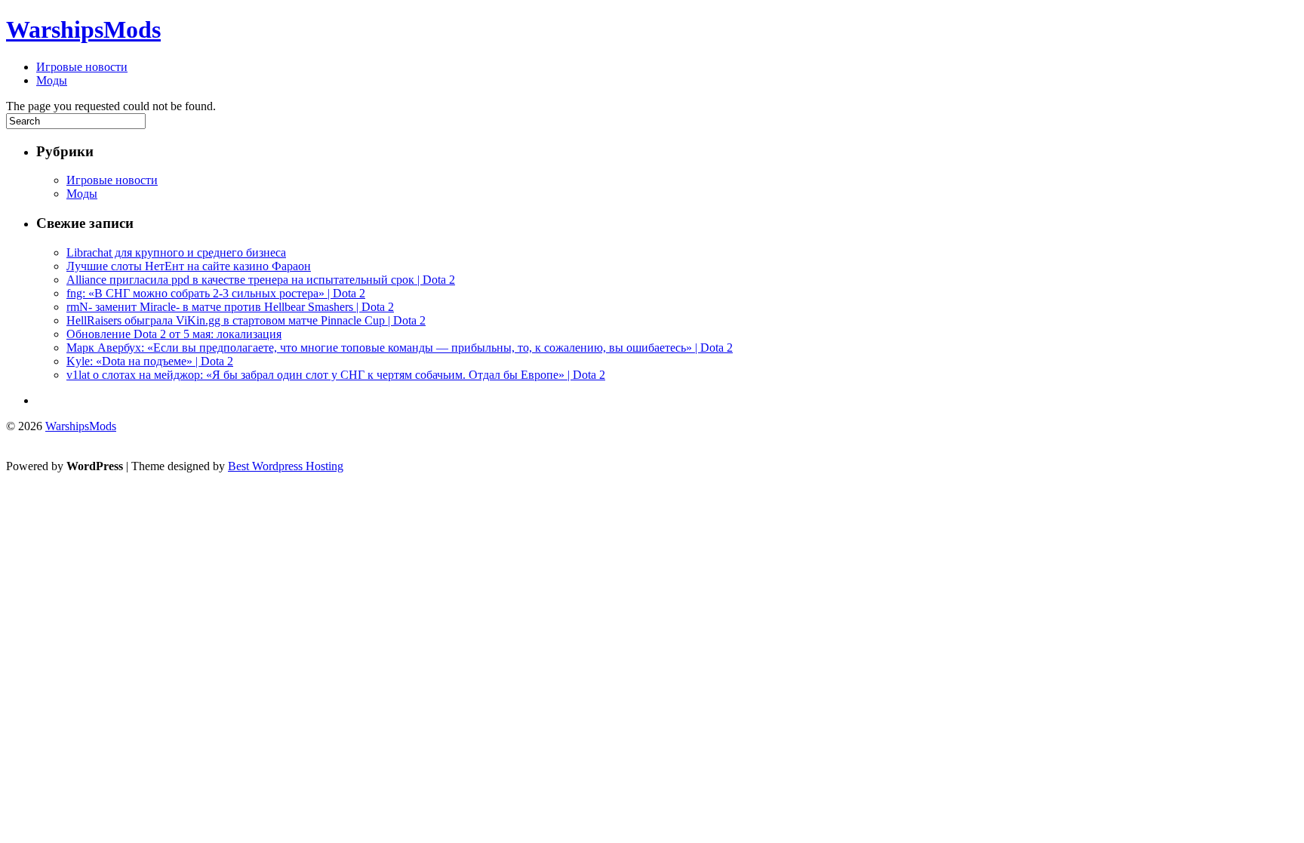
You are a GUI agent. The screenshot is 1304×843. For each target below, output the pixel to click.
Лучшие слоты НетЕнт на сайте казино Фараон (188, 266)
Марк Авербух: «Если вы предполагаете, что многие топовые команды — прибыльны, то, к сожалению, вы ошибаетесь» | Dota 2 (399, 347)
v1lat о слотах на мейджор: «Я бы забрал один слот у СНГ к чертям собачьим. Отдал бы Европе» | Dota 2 (335, 374)
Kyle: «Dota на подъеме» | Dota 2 (149, 361)
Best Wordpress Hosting (285, 466)
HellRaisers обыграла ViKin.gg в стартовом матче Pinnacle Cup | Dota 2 (246, 320)
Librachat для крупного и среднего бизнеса (176, 252)
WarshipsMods (83, 29)
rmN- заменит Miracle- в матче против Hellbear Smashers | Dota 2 (230, 306)
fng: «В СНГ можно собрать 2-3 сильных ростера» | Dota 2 (215, 293)
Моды (51, 80)
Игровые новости (82, 66)
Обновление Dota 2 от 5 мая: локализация (173, 334)
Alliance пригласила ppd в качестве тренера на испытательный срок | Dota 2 (260, 279)
